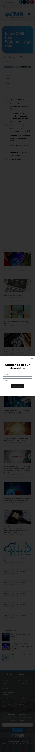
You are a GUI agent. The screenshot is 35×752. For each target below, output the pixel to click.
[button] (32, 358)
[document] (17, 376)
